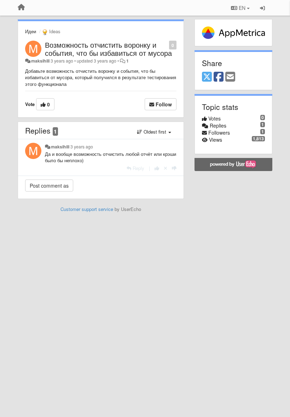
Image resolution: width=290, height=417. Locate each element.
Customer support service (86, 209)
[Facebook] (219, 77)
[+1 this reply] (157, 168)
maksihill (40, 61)
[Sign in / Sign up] (262, 8)
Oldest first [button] (155, 131)
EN (242, 7)
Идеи (30, 31)
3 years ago (81, 146)
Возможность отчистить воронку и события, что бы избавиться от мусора (108, 49)
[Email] (230, 77)
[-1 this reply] (174, 168)
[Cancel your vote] (165, 168)
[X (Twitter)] (207, 77)
